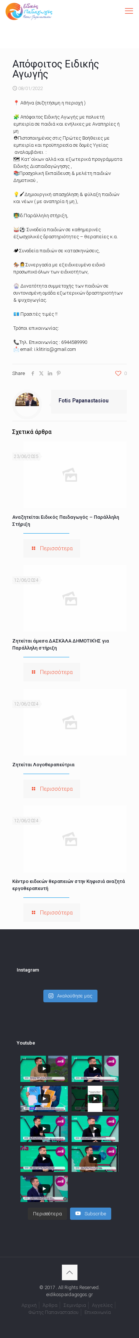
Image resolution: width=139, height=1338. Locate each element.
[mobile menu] (129, 11)
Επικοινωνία (98, 1312)
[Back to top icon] (69, 1272)
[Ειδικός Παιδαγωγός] (29, 11)
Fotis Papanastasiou (84, 401)
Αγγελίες (102, 1305)
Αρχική (29, 1305)
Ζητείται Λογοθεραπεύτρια (43, 764)
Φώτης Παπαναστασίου (54, 1312)
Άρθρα (50, 1305)
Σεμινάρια (74, 1305)
